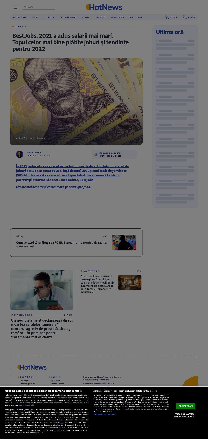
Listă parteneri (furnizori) (104, 414)
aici (61, 422)
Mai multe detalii (26, 405)
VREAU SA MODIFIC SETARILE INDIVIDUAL (185, 415)
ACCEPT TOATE (186, 406)
